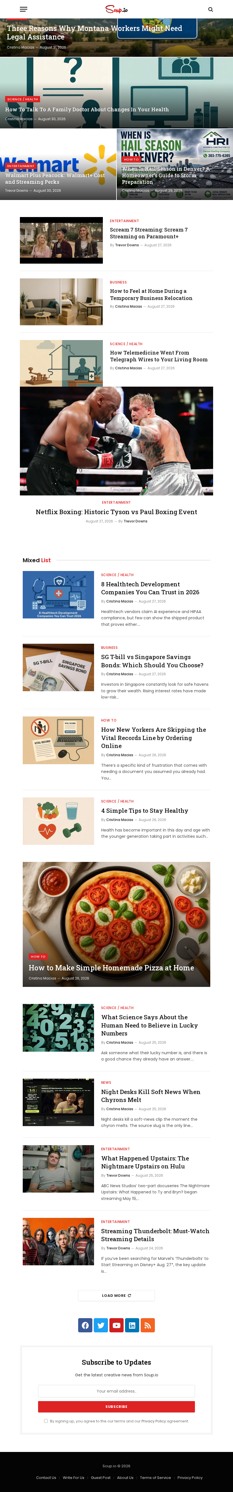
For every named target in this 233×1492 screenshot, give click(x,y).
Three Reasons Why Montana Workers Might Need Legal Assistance (94, 32)
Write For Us (73, 1477)
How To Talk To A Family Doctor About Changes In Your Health (87, 109)
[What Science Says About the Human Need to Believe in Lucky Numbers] (58, 1027)
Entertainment (20, 166)
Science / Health (22, 99)
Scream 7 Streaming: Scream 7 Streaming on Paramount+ (149, 233)
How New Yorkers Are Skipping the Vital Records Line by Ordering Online (153, 738)
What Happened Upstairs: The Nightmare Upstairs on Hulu (145, 1162)
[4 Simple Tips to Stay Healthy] (58, 821)
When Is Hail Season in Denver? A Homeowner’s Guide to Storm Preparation (166, 175)
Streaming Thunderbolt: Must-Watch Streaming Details (155, 1235)
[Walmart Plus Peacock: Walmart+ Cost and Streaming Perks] (58, 164)
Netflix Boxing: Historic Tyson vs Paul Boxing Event (116, 512)
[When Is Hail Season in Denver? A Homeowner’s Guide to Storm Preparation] (175, 164)
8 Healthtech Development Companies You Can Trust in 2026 (150, 588)
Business (118, 282)
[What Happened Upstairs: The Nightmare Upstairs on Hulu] (58, 1169)
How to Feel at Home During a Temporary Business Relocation (151, 294)
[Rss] (148, 1325)
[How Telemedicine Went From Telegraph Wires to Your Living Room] (61, 363)
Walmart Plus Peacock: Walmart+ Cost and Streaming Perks (55, 178)
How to (131, 159)
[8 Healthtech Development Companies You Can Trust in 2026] (58, 594)
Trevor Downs (16, 190)
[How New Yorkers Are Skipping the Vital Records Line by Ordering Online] (58, 740)
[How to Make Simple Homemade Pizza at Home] (116, 924)
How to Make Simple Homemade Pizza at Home (111, 967)
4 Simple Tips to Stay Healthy (144, 810)
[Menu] (23, 9)
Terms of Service (155, 1477)
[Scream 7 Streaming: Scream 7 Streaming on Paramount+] (61, 240)
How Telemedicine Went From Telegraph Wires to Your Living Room (159, 356)
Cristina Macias (20, 47)
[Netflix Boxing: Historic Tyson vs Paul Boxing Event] (116, 441)
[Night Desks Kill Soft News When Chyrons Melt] (58, 1102)
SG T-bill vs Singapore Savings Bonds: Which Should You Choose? (152, 661)
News (106, 1082)
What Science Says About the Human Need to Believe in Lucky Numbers (149, 1025)
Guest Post (101, 1477)
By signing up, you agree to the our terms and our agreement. (119, 1421)
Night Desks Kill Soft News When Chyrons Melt (151, 1096)
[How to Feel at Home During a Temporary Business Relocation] (61, 301)
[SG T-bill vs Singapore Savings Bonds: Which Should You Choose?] (58, 667)
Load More (114, 1295)
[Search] (210, 9)
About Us (125, 1477)
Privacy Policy (154, 1421)
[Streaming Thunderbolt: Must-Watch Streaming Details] (58, 1241)
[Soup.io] (116, 9)
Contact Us (46, 1477)
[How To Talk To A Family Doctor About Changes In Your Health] (116, 92)
